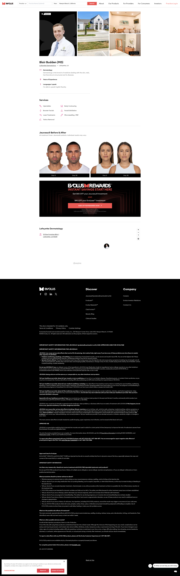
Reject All (43, 570)
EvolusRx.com (76, 545)
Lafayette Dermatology (47, 65)
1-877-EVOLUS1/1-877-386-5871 (90, 438)
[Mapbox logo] (77, 263)
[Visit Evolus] (47, 289)
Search (92, 3)
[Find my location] (138, 238)
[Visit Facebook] (40, 294)
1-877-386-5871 (105, 536)
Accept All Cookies (57, 570)
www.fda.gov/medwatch (69, 440)
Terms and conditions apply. (90, 209)
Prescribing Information (108, 433)
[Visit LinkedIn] (51, 294)
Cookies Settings (75, 328)
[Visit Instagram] (46, 294)
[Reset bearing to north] (138, 235)
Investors (158, 3)
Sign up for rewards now (88, 205)
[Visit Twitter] (56, 294)
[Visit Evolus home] (8, 3)
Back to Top (90, 560)
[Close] (64, 561)
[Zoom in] (138, 229)
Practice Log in (172, 3)
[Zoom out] (138, 232)
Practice (21, 3)
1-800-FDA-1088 (87, 440)
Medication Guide (44, 434)
